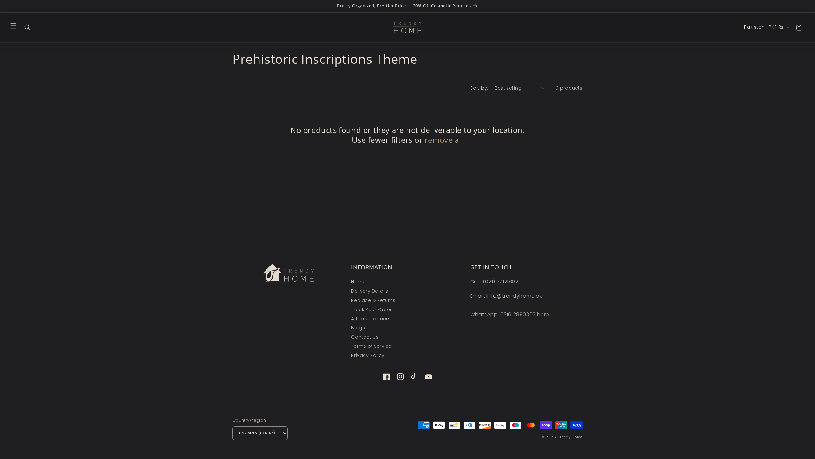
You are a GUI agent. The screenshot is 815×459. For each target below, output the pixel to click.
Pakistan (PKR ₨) (257, 433)
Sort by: (479, 88)
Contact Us (365, 337)
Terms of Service (371, 346)
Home (358, 282)
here (543, 314)
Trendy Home (570, 437)
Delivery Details (369, 291)
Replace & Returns (373, 300)
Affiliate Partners (371, 319)
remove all (444, 140)
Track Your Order (371, 309)
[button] (13, 26)
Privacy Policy (367, 355)
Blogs (358, 327)
